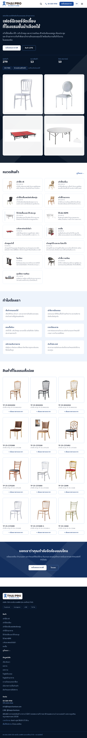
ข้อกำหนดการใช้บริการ (10, 689)
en (77, 4)
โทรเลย (53, 567)
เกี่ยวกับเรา (6, 662)
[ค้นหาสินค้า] (41, 4)
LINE (25, 607)
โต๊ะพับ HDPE (7, 638)
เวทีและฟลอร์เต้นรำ (9, 642)
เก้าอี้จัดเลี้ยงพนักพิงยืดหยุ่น (12, 626)
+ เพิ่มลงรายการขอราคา (16, 412)
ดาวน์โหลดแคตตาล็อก (10, 682)
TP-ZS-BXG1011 (36, 405)
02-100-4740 (52, 3)
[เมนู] (82, 4)
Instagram (17, 607)
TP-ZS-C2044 (63, 526)
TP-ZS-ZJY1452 (64, 445)
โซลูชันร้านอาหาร (8, 678)
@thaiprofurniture (13, 710)
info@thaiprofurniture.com (12, 706)
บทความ (5, 670)
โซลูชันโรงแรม (7, 674)
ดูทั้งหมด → (80, 173)
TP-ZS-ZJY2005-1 (37, 526)
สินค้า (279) (29, 48)
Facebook (7, 607)
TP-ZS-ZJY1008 (9, 445)
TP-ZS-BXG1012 (64, 405)
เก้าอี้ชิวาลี (6, 618)
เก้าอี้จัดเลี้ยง (7, 622)
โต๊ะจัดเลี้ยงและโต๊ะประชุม (11, 634)
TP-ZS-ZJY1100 (36, 445)
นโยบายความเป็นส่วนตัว (10, 686)
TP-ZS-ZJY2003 (36, 486)
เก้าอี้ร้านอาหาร (8, 630)
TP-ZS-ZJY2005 (9, 526)
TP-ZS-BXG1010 (9, 405)
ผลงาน (5, 666)
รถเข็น (5, 646)
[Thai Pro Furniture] (12, 3)
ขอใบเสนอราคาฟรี (11, 47)
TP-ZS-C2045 (63, 486)
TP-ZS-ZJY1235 (9, 486)
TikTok (33, 607)
